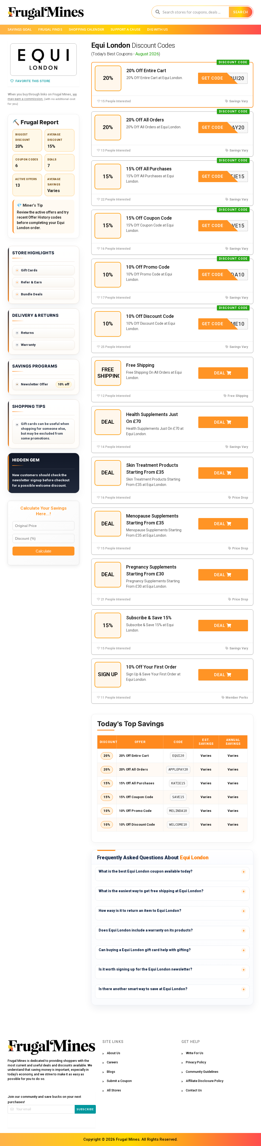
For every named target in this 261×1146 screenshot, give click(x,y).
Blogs (111, 1072)
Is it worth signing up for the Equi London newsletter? (145, 969)
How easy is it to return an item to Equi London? (140, 911)
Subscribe (85, 1109)
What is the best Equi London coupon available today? (145, 871)
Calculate (43, 551)
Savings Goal (20, 29)
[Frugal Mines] (46, 13)
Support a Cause (125, 29)
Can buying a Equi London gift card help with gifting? (145, 950)
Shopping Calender (86, 29)
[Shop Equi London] (43, 59)
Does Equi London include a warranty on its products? (146, 930)
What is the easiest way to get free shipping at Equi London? (151, 891)
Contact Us (194, 1090)
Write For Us (194, 1053)
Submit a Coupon (119, 1081)
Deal (220, 373)
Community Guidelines (202, 1072)
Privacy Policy (196, 1062)
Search (240, 12)
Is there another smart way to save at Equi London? (143, 989)
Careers (112, 1062)
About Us (113, 1053)
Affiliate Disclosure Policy (204, 1081)
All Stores (114, 1090)
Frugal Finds (50, 29)
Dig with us (157, 29)
